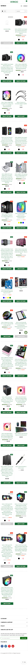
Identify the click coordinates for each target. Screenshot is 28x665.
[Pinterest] (9, 646)
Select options (21, 43)
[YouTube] (13, 646)
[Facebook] (2, 646)
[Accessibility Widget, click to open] (25, 332)
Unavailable (7, 43)
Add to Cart (21, 116)
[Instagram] (5, 646)
